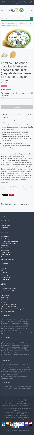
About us (3, 268)
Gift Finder (4, 302)
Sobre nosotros (25, 401)
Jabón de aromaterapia (12, 23)
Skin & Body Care (6, 220)
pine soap (18, 189)
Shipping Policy (5, 250)
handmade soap (9, 189)
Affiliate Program (5, 277)
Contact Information (6, 252)
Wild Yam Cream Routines (8, 306)
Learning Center (5, 295)
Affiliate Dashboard (21, 412)
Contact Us (4, 272)
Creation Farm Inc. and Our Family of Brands (14, 309)
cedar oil (21, 187)
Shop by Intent (5, 236)
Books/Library (5, 297)
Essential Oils (5, 223)
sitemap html (9, 412)
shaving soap (25, 189)
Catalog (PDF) (5, 279)
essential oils (28, 187)
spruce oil (3, 191)
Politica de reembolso (21, 403)
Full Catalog (4, 227)
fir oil (2, 189)
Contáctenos (8, 403)
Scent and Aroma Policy (8, 259)
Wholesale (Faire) (6, 275)
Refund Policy (5, 248)
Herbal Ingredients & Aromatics (10, 290)
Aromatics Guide (22, 417)
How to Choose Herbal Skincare (10, 241)
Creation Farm (5, 83)
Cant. (2, 97)
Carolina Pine (14, 187)
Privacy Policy (5, 245)
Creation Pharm (13, 430)
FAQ (2, 257)
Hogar (2, 23)
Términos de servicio (25, 405)
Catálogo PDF (16, 400)
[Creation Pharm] (17, 10)
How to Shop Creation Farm (10, 401)
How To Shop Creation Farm (9, 304)
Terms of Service (6, 254)
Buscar (8, 400)
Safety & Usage (5, 238)
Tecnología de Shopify (23, 430)
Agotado (17, 107)
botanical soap (5, 187)
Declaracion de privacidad (9, 405)
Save (12, 194)
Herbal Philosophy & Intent (8, 243)
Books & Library (5, 225)
